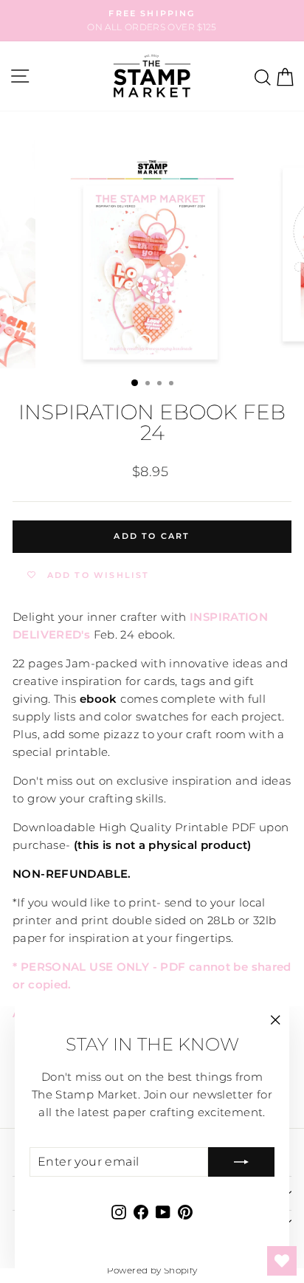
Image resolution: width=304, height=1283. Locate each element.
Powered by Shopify (152, 1270)
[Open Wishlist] (282, 1261)
